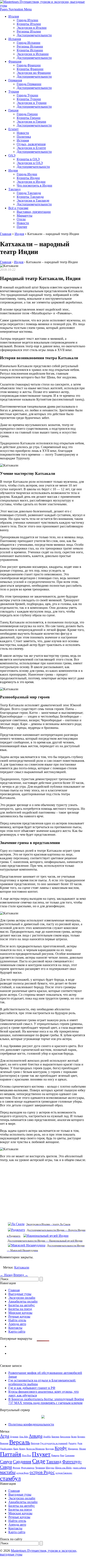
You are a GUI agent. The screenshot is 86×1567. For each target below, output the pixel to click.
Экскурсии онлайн (21, 1297)
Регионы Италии (29, 31)
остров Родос (42, 1472)
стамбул (10, 1478)
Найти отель (17, 1320)
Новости (23, 133)
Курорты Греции (28, 118)
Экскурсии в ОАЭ (30, 163)
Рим (62, 1455)
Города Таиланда (29, 193)
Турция (13, 91)
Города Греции (27, 114)
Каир (15, 1449)
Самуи (6, 1461)
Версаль (19, 1442)
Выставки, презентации (34, 212)
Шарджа (50, 1468)
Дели (79, 1443)
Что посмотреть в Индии (34, 185)
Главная (5, 234)
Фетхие (16, 1468)
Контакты (15, 1327)
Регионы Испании (30, 46)
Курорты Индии (28, 178)
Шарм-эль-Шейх (63, 1468)
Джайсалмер (6, 1449)
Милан (82, 1449)
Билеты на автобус (21, 1305)
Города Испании (28, 42)
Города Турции (27, 95)
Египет (13, 129)
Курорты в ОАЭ (28, 159)
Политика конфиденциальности (31, 1424)
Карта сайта (16, 1331)
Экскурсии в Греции (31, 121)
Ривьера (55, 1455)
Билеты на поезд (20, 1309)
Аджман (14, 1437)
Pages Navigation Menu (16, 9)
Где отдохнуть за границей (53, 1443)
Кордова (50, 1449)
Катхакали (21, 1267)
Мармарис (73, 1449)
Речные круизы (19, 1316)
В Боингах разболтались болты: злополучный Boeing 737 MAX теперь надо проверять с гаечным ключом (46, 1401)
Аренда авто (17, 1324)
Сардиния (22, 1461)
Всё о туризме (18, 208)
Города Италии (27, 20)
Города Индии (27, 174)
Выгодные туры (19, 1294)
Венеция (4, 1443)
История (23, 140)
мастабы (7, 1472)
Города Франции (29, 65)
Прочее (22, 227)
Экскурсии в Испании (33, 54)
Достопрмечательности (33, 166)
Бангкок (55, 1437)
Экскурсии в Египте (31, 148)
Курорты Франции (30, 69)
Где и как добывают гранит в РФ (31, 1388)
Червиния (40, 1468)
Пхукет (41, 1454)
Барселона (65, 1437)
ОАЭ (11, 155)
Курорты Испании (30, 50)
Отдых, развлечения (31, 144)
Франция (14, 61)
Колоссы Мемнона (35, 1449)
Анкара (35, 1435)
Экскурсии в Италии (32, 27)
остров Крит (22, 1473)
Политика (24, 136)
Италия (13, 16)
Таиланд (14, 189)
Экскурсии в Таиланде (33, 200)
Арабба (47, 1437)
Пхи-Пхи (26, 1455)
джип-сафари (79, 1468)
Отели (21, 219)
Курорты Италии (29, 24)
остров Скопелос (64, 1473)
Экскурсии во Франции (34, 73)
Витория (35, 1443)
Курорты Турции (29, 99)
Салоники (70, 1455)
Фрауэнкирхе (27, 1468)
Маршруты (24, 215)
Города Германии (29, 84)
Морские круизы (20, 1312)
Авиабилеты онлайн (23, 1301)
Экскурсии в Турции (32, 103)
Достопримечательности (34, 35)
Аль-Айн (23, 1437)
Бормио (81, 1437)
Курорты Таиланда (30, 196)
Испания (14, 39)
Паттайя (10, 1454)
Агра (4, 1435)
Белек (74, 1437)
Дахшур (72, 1443)
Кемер (22, 1449)
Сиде (38, 1461)
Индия (13, 170)
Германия (15, 80)
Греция (13, 110)
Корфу (61, 1448)
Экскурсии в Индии (31, 181)
